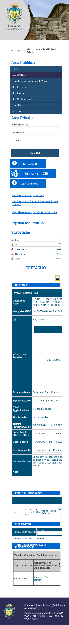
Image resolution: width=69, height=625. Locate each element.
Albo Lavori (18, 93)
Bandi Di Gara (19, 75)
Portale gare (16, 50)
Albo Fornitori (19, 87)
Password (16, 140)
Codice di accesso (19, 125)
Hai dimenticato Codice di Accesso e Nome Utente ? (35, 202)
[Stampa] (57, 278)
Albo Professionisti (22, 99)
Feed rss (16, 111)
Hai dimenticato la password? (28, 195)
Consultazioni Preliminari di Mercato (31, 81)
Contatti (16, 105)
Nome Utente (17, 132)
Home (15, 69)
